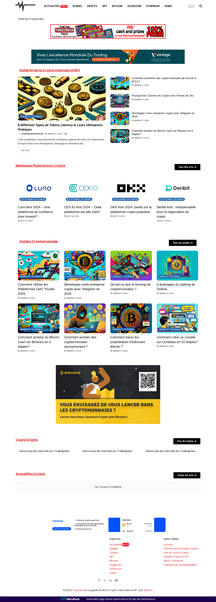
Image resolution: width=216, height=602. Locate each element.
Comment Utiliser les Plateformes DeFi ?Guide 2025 (36, 289)
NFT (104, 6)
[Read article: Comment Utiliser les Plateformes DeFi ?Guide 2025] (38, 265)
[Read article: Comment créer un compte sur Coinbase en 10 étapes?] (177, 318)
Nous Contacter (173, 561)
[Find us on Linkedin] (110, 580)
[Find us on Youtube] (116, 580)
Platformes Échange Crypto (181, 548)
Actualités (55, 6)
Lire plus (27, 150)
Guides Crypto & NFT (176, 556)
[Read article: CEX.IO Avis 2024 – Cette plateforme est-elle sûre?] (85, 188)
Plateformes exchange (32, 199)
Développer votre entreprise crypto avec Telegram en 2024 (84, 289)
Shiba (168, 6)
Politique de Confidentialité (180, 565)
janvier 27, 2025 (54, 133)
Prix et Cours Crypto (176, 552)
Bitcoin (117, 6)
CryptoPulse (80, 590)
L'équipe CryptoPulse (32, 133)
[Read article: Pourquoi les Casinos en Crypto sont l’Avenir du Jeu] (119, 101)
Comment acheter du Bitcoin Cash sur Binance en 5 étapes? (38, 341)
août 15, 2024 (26, 220)
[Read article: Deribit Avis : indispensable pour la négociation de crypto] (177, 188)
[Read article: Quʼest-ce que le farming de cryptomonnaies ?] (131, 265)
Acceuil (168, 544)
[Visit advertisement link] (108, 525)
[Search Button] (200, 6)
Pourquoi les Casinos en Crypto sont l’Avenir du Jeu (162, 95)
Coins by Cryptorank (31, 19)
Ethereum (153, 6)
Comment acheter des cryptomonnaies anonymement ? (80, 341)
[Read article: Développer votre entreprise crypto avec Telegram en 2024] (119, 118)
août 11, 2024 (164, 220)
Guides (77, 6)
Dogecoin (134, 6)
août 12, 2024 (118, 216)
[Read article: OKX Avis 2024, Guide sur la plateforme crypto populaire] (131, 188)
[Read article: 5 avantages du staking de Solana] (177, 265)
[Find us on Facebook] (99, 580)
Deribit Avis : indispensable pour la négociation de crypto (176, 211)
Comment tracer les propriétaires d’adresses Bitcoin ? (127, 341)
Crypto (92, 6)
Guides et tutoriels (31, 116)
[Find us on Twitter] (104, 580)
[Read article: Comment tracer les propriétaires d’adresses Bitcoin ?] (131, 318)
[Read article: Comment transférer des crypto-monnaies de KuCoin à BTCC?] (119, 83)
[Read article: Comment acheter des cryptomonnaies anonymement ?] (85, 318)
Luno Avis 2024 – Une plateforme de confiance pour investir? (35, 211)
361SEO (148, 590)
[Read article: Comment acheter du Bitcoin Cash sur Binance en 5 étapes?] (119, 136)
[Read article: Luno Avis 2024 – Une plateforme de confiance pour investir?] (38, 188)
